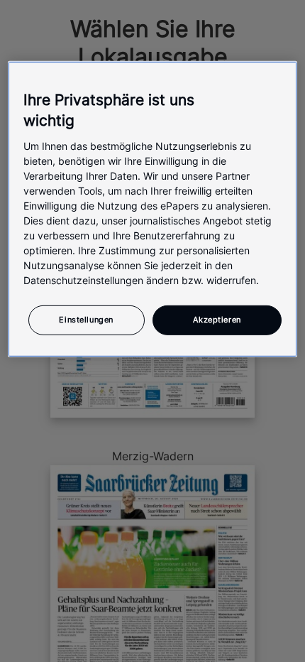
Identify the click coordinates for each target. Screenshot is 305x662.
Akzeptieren (216, 319)
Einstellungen (86, 319)
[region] (153, 209)
